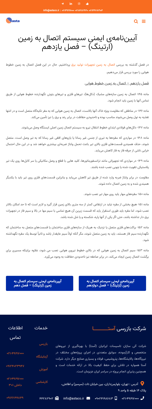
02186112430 (81, 10)
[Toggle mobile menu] (144, 21)
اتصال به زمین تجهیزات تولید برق (93, 64)
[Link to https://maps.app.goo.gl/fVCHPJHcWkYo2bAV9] (142, 383)
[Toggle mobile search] (136, 21)
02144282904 (96, 10)
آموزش (43, 369)
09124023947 (15, 366)
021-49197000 (15, 353)
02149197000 (68, 10)
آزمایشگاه (42, 356)
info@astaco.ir (51, 10)
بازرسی (43, 344)
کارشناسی (42, 382)
